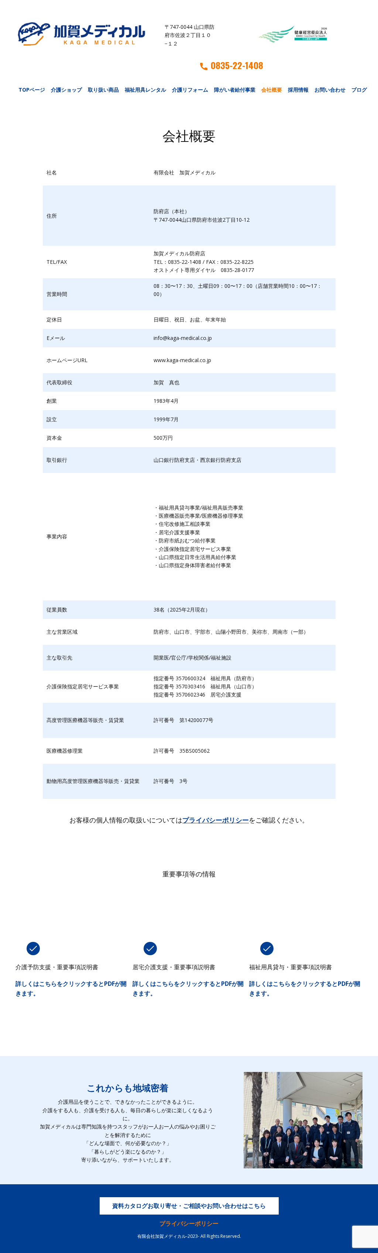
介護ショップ (66, 89)
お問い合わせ (330, 89)
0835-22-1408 (237, 65)
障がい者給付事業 (234, 89)
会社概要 (271, 89)
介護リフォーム (190, 89)
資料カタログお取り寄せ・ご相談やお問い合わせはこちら (189, 1206)
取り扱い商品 (103, 89)
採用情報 (298, 89)
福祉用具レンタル (145, 89)
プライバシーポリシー (215, 820)
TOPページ (31, 89)
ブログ (359, 89)
